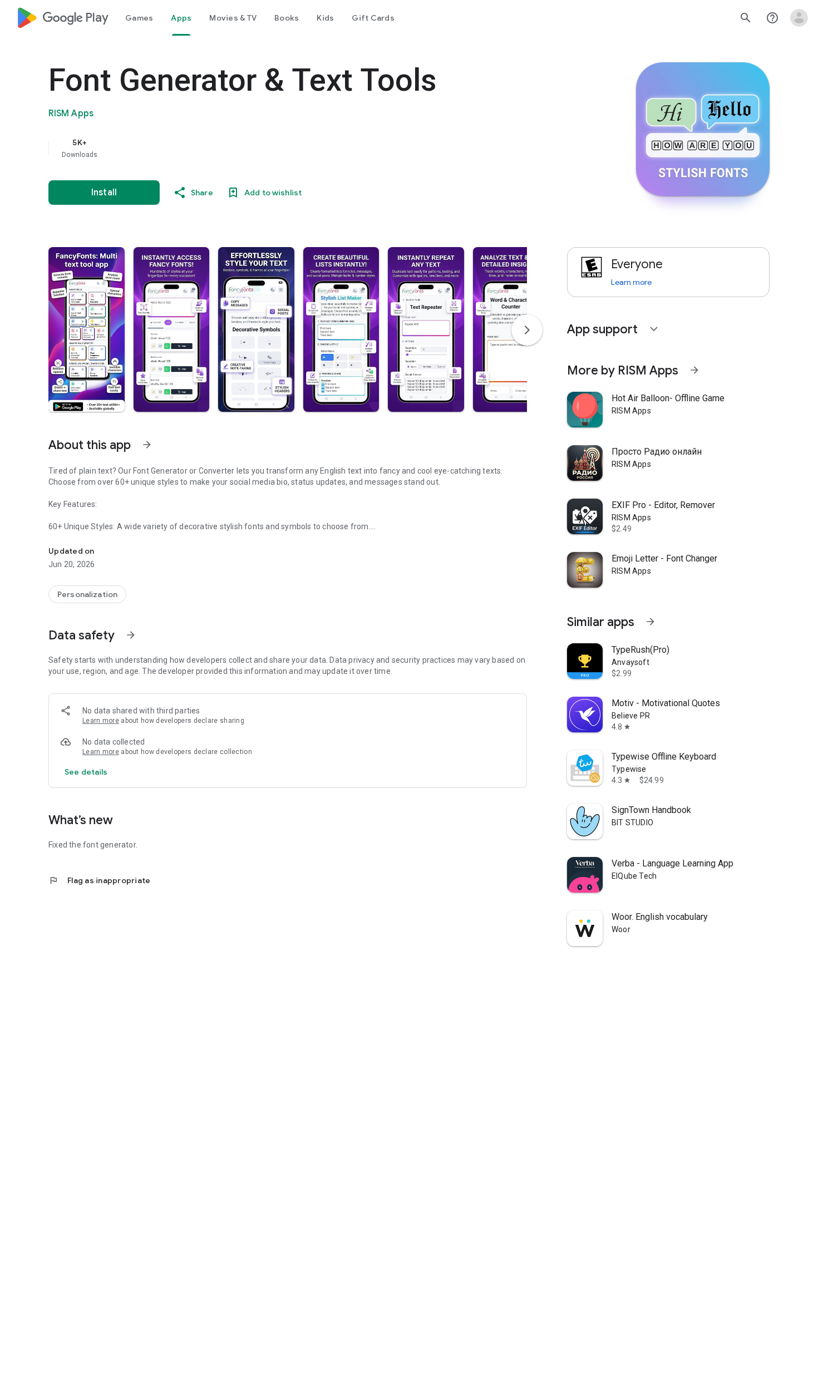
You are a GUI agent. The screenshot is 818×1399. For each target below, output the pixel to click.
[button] (86, 329)
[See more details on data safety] (86, 771)
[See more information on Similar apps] (650, 621)
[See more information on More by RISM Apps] (694, 370)
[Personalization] (87, 594)
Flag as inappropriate (99, 880)
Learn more (100, 721)
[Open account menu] (799, 17)
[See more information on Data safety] (130, 635)
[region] (271, 148)
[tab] (139, 18)
